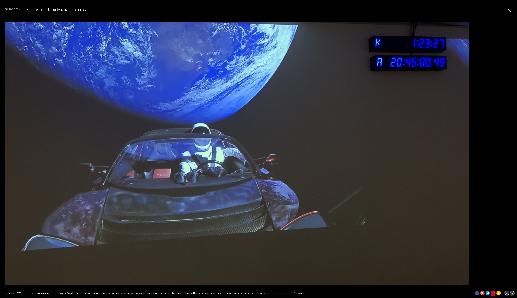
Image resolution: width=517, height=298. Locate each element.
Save (494, 293)
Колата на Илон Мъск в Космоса (56, 9)
